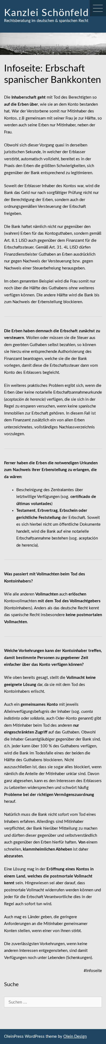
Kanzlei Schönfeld (46, 13)
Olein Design (75, 1036)
